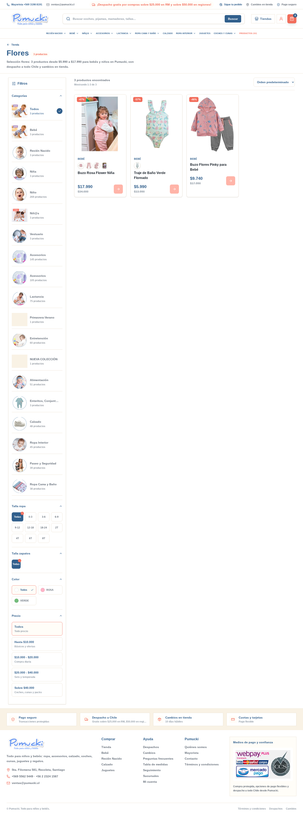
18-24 (43, 527)
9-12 (17, 527)
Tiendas (265, 18)
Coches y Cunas (223, 33)
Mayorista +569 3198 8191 (26, 4)
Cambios (149, 752)
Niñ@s (85, 33)
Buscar (233, 18)
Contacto (191, 758)
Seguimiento (152, 770)
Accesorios (103, 33)
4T (17, 538)
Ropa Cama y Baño (145, 33)
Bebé (72, 33)
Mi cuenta (150, 781)
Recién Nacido (54, 33)
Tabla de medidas (155, 764)
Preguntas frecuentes (158, 758)
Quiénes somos (196, 747)
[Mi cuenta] (281, 18)
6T (30, 538)
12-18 (30, 527)
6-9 (57, 516)
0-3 (30, 516)
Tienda (15, 44)
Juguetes (204, 33)
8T (43, 538)
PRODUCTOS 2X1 (248, 33)
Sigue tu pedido (233, 4)
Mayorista (191, 752)
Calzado (168, 33)
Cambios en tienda (262, 4)
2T (56, 527)
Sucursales (151, 776)
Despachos (151, 747)
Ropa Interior (184, 33)
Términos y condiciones (202, 764)
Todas (17, 516)
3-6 (44, 516)
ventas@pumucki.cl (62, 4)
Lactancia (122, 33)
